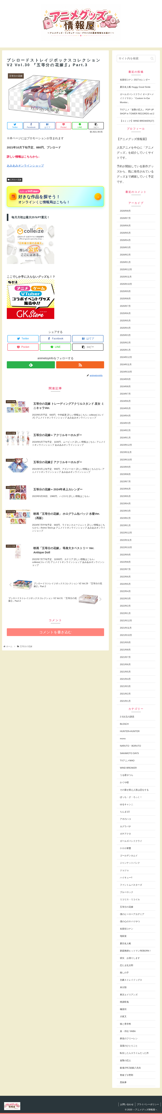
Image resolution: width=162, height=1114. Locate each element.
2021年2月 (125, 693)
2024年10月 (126, 371)
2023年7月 (125, 481)
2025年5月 (125, 320)
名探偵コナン (126, 928)
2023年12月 (126, 445)
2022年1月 (125, 613)
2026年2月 (125, 254)
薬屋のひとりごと (129, 1045)
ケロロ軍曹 (125, 848)
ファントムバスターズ (131, 885)
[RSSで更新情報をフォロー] (80, 364)
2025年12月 (126, 269)
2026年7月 (125, 218)
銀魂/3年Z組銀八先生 (130, 1067)
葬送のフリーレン (129, 1038)
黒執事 (123, 1082)
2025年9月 (125, 291)
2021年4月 (125, 679)
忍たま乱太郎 (126, 965)
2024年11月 (126, 364)
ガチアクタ (125, 833)
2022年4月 (125, 591)
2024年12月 (126, 357)
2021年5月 (125, 671)
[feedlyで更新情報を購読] (31, 364)
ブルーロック (126, 892)
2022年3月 (125, 598)
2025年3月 (125, 335)
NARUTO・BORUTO (130, 746)
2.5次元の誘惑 (127, 716)
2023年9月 (125, 467)
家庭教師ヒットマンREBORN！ (135, 950)
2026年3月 (125, 247)
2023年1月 (125, 525)
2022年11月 (126, 540)
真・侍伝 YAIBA (128, 1031)
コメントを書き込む (55, 632)
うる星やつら (126, 775)
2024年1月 (125, 437)
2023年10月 (126, 459)
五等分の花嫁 (15, 180)
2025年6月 (125, 313)
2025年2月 (125, 342)
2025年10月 (126, 284)
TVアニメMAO (127, 760)
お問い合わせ (127, 1104)
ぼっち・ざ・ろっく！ (131, 797)
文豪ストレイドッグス (131, 980)
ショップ (38, 165)
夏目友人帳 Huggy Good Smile (135, 87)
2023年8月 (125, 474)
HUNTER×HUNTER (130, 731)
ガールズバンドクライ (131, 841)
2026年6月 (125, 225)
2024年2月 (125, 430)
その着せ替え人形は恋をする (134, 790)
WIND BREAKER (128, 768)
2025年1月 (125, 350)
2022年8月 (125, 562)
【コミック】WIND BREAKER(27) (137, 121)
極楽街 (123, 1009)
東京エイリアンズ (129, 994)
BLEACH (124, 724)
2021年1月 (125, 701)
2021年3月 (125, 686)
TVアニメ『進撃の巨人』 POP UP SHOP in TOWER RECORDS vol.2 (137, 111)
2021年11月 (126, 628)
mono (123, 738)
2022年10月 (126, 547)
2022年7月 (125, 569)
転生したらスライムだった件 (134, 1053)
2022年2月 (125, 606)
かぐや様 (124, 782)
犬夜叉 (123, 1016)
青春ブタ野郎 (126, 1075)
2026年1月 (125, 262)
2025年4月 (125, 328)
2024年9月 (125, 379)
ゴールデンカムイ (129, 855)
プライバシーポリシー (148, 1104)
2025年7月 (125, 306)
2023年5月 (125, 496)
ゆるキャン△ (126, 804)
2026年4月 (125, 240)
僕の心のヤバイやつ (130, 921)
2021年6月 (125, 664)
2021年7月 (125, 657)
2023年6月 (125, 488)
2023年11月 (126, 452)
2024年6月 (125, 401)
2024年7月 (125, 393)
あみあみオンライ (18, 165)
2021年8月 (125, 649)
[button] (152, 58)
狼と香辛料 (125, 1024)
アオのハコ (125, 819)
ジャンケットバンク (130, 863)
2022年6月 (125, 576)
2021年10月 (126, 635)
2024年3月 (125, 423)
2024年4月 (125, 415)
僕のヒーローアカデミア (132, 914)
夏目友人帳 (125, 943)
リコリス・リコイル (130, 899)
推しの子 (124, 972)
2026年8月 (125, 211)
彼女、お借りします (130, 958)
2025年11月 (126, 276)
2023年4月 (125, 503)
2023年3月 (125, 510)
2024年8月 (125, 386)
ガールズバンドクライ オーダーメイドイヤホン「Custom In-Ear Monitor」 (137, 98)
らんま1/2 (125, 811)
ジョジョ (124, 870)
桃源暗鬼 (124, 1002)
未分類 (123, 987)
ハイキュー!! (126, 877)
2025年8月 (125, 298)
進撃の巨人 (125, 1060)
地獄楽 (123, 936)
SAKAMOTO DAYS (129, 753)
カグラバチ (125, 826)
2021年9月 (125, 642)
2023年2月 (125, 518)
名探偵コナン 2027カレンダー (135, 79)
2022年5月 (125, 584)
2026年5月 (125, 233)
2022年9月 (125, 554)
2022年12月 (126, 532)
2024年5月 (125, 408)
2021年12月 (126, 620)
